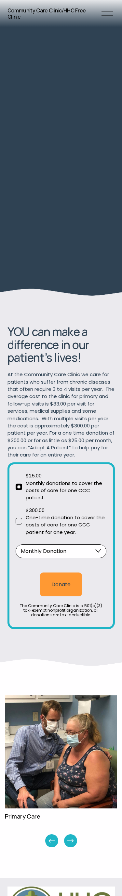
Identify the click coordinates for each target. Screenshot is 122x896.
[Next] (70, 841)
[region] (61, 771)
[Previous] (52, 841)
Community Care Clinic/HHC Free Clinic (46, 13)
